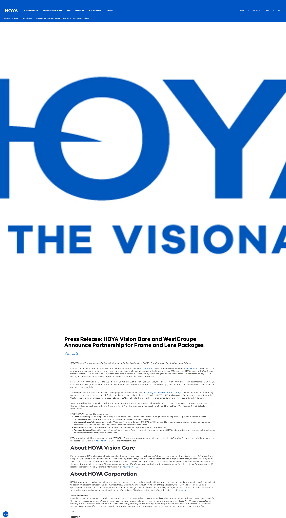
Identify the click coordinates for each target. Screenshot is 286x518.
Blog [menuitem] (68, 10)
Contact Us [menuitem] (269, 10)
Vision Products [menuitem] (31, 10)
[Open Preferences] (5, 514)
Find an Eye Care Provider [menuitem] (250, 10)
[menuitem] (281, 11)
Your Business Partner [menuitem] (52, 10)
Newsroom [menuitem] (79, 10)
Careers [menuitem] (109, 10)
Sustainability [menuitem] (95, 10)
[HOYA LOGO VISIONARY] (11, 10)
